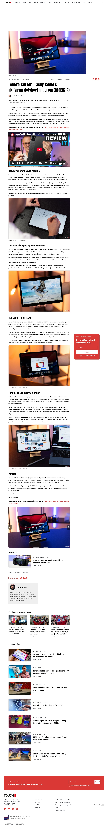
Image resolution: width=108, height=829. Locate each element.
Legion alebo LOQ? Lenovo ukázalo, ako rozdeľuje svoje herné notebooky (38, 632)
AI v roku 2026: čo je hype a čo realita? (48, 705)
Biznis (84, 2)
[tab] (33, 547)
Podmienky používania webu (62, 802)
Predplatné (37, 807)
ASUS (64, 2)
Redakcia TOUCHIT (13, 633)
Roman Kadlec (18, 95)
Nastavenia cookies (60, 810)
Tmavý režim (97, 805)
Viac (89, 2)
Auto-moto (57, 2)
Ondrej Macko (33, 636)
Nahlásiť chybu (13, 578)
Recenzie (17, 2)
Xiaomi (49, 2)
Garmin (36, 2)
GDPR (56, 807)
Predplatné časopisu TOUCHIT (63, 799)
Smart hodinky (76, 2)
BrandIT (37, 805)
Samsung (42, 2)
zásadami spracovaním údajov (83, 785)
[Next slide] (68, 527)
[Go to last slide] (10, 527)
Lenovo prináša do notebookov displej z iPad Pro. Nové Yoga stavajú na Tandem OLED (60, 632)
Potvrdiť (87, 352)
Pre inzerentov (38, 802)
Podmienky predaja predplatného (63, 805)
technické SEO (8, 824)
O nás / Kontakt (39, 799)
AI (68, 2)
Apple (29, 2)
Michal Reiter (37, 659)
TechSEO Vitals (20, 824)
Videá (24, 2)
